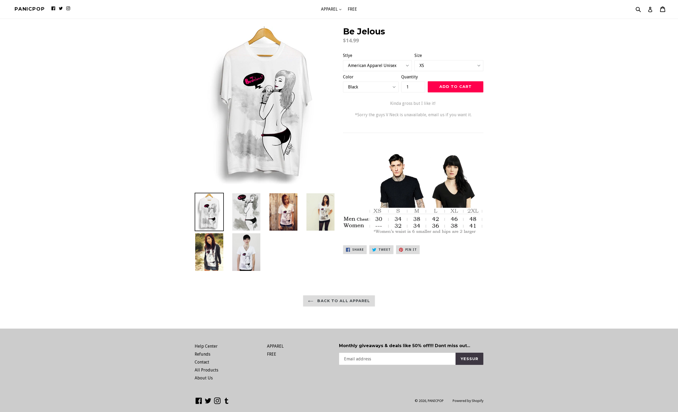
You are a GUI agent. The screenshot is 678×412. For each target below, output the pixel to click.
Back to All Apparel (343, 300)
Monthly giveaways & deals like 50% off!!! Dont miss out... (404, 345)
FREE (352, 9)
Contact (202, 362)
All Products (206, 370)
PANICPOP (30, 9)
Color (348, 76)
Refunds (202, 354)
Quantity (409, 76)
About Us (204, 377)
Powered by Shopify (468, 401)
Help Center (206, 346)
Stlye (347, 55)
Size (418, 55)
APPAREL (332, 9)
